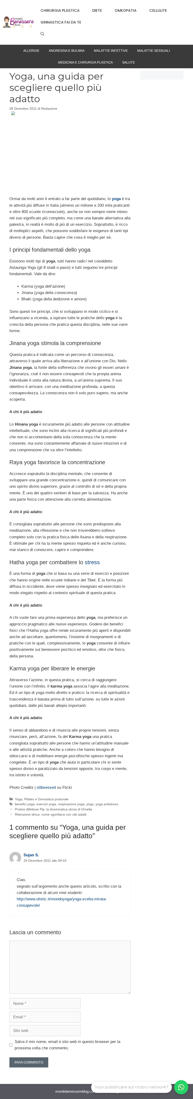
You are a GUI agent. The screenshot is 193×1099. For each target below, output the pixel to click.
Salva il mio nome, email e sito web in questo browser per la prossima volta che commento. (67, 1044)
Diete (97, 10)
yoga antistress (107, 804)
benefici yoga (25, 804)
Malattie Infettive (111, 50)
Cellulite (158, 10)
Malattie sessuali (153, 50)
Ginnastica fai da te (60, 22)
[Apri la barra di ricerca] (42, 34)
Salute (128, 62)
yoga (90, 804)
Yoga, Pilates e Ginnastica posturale (41, 799)
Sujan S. (31, 855)
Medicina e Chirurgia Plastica (85, 62)
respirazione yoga (71, 804)
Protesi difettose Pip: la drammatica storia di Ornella (53, 809)
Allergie (31, 50)
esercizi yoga (46, 804)
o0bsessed (46, 787)
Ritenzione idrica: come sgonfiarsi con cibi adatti (50, 814)
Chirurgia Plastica (60, 10)
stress (92, 562)
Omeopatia (126, 10)
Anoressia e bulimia (66, 50)
